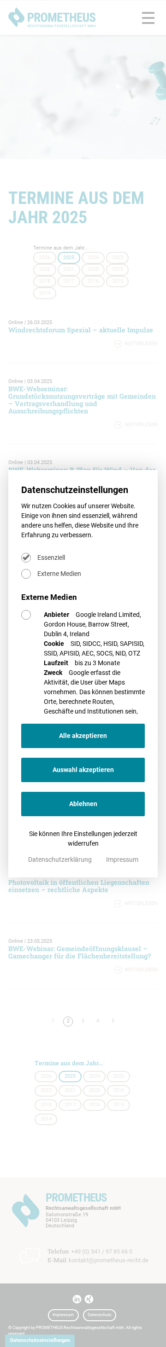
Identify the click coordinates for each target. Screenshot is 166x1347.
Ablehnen (83, 803)
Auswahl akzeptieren (83, 769)
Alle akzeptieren (83, 735)
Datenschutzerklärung (60, 859)
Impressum (122, 859)
